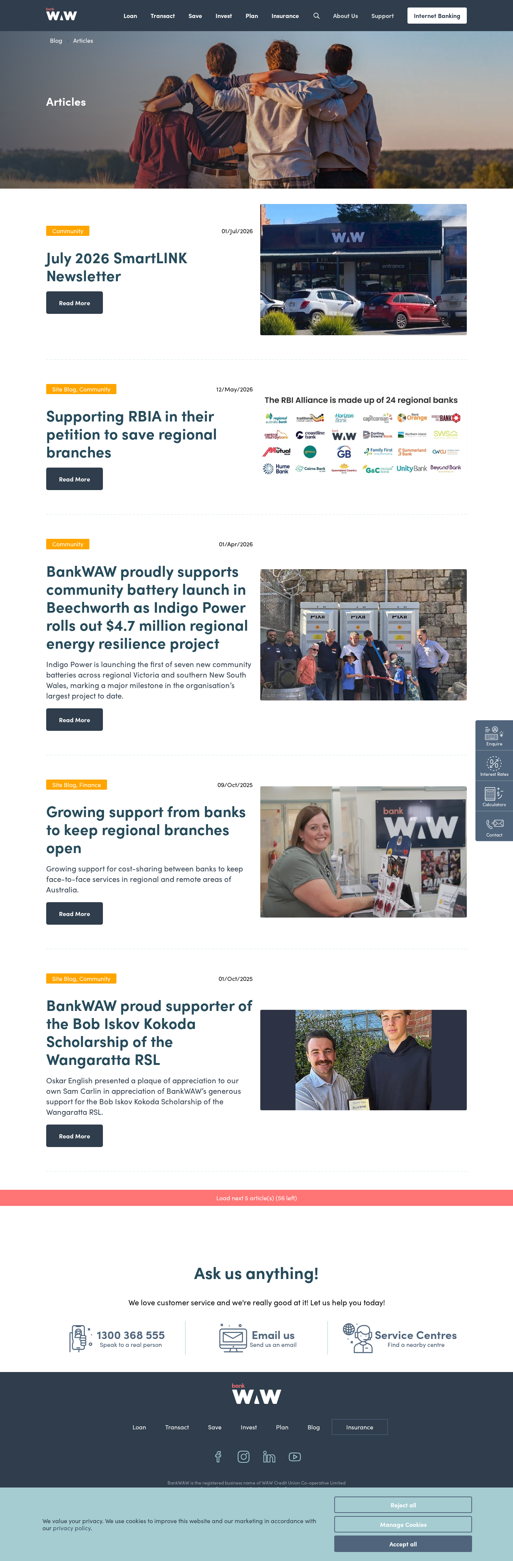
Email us (273, 1334)
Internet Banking (437, 15)
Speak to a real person (131, 1344)
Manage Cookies (403, 1524)
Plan (252, 15)
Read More (74, 302)
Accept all (403, 1544)
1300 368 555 (131, 1334)
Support (382, 15)
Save (195, 15)
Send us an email (273, 1344)
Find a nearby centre (416, 1344)
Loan (130, 15)
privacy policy (72, 1528)
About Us (345, 15)
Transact (163, 15)
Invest (224, 15)
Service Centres (416, 1334)
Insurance (285, 15)
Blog (314, 1427)
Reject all (403, 1505)
